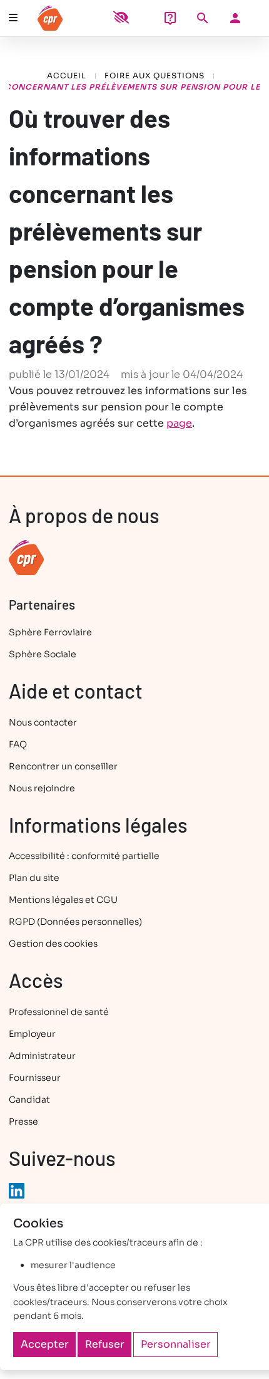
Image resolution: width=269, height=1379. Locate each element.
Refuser (104, 1344)
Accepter (45, 1344)
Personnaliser (176, 1344)
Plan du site (34, 877)
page (179, 423)
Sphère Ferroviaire (50, 632)
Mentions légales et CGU (63, 899)
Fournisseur (35, 1077)
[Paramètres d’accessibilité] (121, 18)
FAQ (18, 744)
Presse (23, 1121)
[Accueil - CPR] (83, 18)
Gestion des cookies (53, 943)
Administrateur (42, 1055)
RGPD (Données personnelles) (75, 921)
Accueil (66, 75)
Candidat (29, 1099)
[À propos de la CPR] (26, 557)
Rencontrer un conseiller (63, 766)
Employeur (32, 1033)
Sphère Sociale (42, 654)
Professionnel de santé (59, 1011)
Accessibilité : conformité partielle (84, 855)
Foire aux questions (154, 75)
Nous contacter (43, 722)
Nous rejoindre (42, 788)
